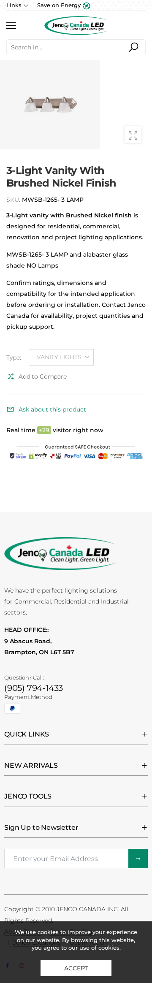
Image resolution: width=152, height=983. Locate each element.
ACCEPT (75, 968)
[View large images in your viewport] (133, 134)
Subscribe (138, 858)
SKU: (14, 199)
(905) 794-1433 (33, 688)
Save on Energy (59, 5)
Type (13, 357)
